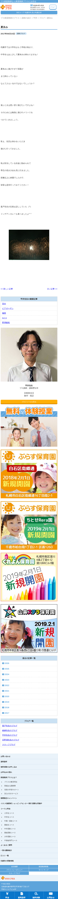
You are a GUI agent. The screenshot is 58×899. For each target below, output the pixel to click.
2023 (7, 680)
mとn (4, 318)
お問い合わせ (5, 756)
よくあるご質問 (6, 845)
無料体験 (36, 897)
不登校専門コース (10, 840)
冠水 (4, 304)
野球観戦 (6, 322)
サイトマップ (43, 870)
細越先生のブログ (9, 730)
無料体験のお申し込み (9, 767)
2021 (7, 691)
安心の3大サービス (11, 794)
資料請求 (4, 762)
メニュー (53, 7)
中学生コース (9, 817)
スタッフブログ (8, 744)
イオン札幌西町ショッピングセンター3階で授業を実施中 (21, 803)
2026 (7, 663)
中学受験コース (10, 829)
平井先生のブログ (9, 735)
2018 (7, 707)
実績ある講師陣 (10, 786)
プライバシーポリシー (14, 870)
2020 (7, 696)
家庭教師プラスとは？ (9, 777)
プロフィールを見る (29, 402)
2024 (7, 674)
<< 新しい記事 (7, 289)
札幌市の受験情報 (7, 861)
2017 (7, 713)
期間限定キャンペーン (9, 798)
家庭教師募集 (43, 866)
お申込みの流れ (6, 772)
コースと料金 (5, 809)
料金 (7, 897)
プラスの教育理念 (10, 782)
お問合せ (50, 897)
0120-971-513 (38, 5)
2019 (7, 702)
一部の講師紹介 (6, 850)
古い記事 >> (52, 289)
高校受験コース (10, 833)
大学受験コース (10, 837)
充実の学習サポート (11, 790)
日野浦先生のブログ (10, 740)
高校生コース (9, 825)
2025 (7, 669)
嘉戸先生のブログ (9, 726)
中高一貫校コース (10, 821)
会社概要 (14, 866)
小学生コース (9, 813)
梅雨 (4, 313)
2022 (7, 685)
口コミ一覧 (5, 856)
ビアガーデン (7, 308)
